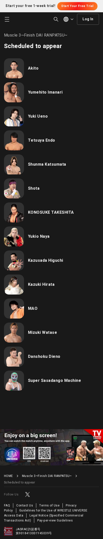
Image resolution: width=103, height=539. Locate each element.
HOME (8, 476)
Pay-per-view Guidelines (55, 520)
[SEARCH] (56, 19)
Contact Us (24, 505)
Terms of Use (49, 505)
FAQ (7, 505)
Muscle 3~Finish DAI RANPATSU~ (47, 476)
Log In (88, 19)
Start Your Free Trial (77, 6)
